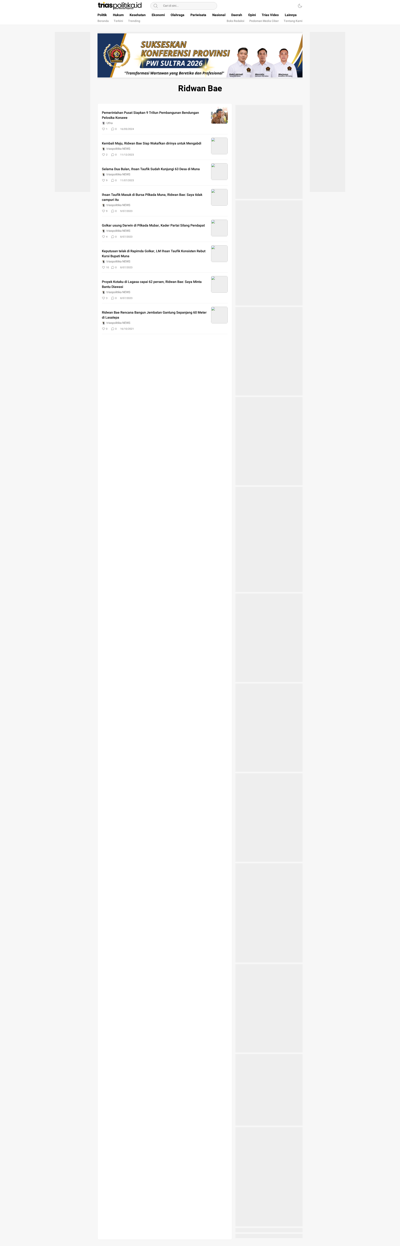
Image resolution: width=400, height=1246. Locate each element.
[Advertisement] (72, 111)
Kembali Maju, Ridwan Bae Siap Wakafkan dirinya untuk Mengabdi (151, 143)
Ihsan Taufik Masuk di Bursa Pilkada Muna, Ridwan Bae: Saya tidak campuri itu (152, 197)
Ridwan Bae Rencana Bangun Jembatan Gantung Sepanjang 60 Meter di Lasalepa (154, 315)
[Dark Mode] (300, 5)
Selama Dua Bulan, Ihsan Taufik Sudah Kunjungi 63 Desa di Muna (151, 169)
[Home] (288, 5)
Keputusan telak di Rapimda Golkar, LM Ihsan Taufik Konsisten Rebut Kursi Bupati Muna (153, 254)
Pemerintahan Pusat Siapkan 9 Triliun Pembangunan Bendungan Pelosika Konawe (150, 115)
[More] (206, 129)
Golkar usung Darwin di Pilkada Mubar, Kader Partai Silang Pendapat (153, 225)
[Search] (156, 5)
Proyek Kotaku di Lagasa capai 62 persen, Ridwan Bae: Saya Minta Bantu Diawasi (152, 284)
